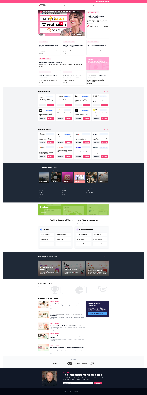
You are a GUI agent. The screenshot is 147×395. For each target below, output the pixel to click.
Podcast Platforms (67, 134)
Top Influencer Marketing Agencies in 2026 (96, 17)
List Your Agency (92, 5)
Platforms (72, 5)
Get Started (43, 212)
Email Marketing (81, 243)
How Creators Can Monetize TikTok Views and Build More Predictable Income (66, 348)
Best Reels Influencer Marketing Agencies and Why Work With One (73, 46)
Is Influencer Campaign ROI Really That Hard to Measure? (97, 76)
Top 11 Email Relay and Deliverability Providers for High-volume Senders (72, 76)
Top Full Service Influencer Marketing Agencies (50, 62)
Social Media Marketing (62, 234)
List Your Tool (85, 5)
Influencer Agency (49, 96)
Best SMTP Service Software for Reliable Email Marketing (48, 46)
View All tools (104, 257)
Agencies (65, 5)
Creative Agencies (61, 239)
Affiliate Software (97, 239)
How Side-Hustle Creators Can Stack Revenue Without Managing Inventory (65, 336)
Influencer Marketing (93, 12)
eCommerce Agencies (46, 243)
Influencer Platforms (82, 234)
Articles (59, 5)
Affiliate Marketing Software (103, 147)
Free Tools (78, 5)
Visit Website (50, 104)
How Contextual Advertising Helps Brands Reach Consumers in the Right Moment (66, 314)
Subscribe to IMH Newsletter (102, 1)
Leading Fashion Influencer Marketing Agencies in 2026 (48, 76)
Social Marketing (81, 239)
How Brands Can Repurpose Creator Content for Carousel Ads (65, 303)
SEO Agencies (60, 243)
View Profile (42, 104)
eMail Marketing (44, 41)
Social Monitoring (97, 234)
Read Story (42, 291)
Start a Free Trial (93, 66)
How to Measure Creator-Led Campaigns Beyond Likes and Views (65, 325)
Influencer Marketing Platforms (50, 134)
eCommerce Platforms (98, 243)
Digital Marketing (45, 239)
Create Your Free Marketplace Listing (96, 313)
